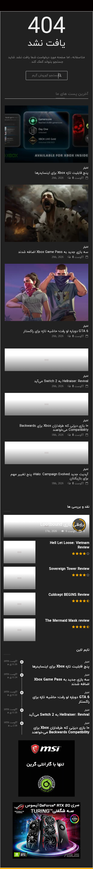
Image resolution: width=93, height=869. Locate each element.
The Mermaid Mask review (67, 620)
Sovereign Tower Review (69, 568)
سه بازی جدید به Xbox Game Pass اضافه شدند (53, 252)
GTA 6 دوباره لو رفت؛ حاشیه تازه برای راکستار (55, 331)
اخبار (85, 168)
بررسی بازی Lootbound (62, 524)
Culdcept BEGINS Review (69, 594)
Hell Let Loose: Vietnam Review (69, 545)
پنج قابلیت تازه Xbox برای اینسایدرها (61, 173)
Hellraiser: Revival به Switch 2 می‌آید (61, 381)
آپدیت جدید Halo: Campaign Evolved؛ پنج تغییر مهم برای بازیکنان (49, 476)
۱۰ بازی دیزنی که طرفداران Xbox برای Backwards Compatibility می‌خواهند (54, 428)
